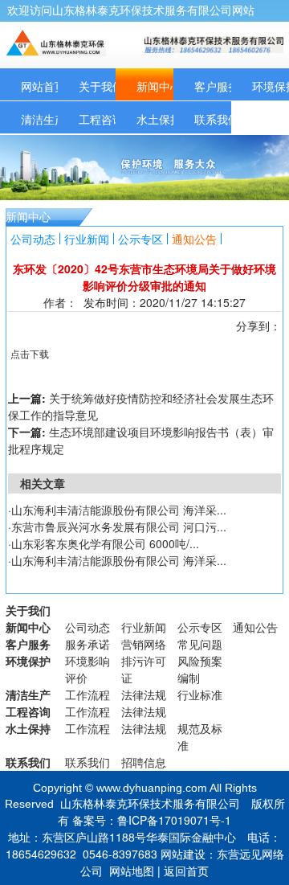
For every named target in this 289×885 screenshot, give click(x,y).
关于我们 (101, 86)
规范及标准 (199, 736)
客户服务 (216, 86)
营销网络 (143, 644)
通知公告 (194, 239)
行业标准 (199, 694)
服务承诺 (87, 644)
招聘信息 (143, 762)
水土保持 (158, 119)
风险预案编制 (199, 669)
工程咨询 (101, 119)
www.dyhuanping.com (151, 787)
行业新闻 (86, 239)
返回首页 (186, 870)
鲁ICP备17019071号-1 (174, 820)
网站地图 (131, 870)
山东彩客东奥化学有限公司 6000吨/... (105, 543)
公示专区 (140, 239)
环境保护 (28, 661)
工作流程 (87, 694)
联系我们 (216, 119)
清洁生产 (43, 119)
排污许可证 (143, 669)
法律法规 (143, 694)
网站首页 (43, 86)
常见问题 (199, 644)
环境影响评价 (87, 669)
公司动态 (32, 239)
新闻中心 (158, 86)
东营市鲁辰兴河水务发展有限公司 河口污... (118, 526)
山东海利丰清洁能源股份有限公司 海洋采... (118, 510)
